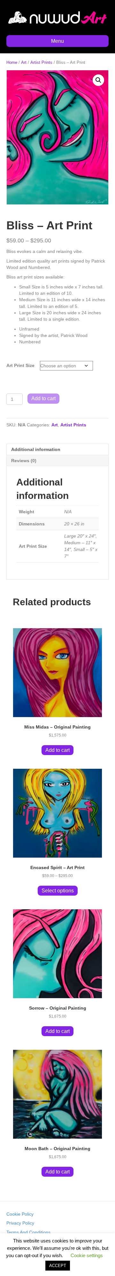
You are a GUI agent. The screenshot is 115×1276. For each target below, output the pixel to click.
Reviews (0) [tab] (23, 460)
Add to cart (43, 398)
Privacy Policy (20, 1223)
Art (24, 62)
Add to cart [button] (57, 750)
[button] (98, 80)
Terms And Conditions (28, 1232)
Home (11, 62)
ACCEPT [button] (57, 1265)
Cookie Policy (20, 1214)
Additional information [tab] (35, 449)
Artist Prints (41, 62)
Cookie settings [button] (87, 1255)
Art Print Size (20, 365)
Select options (58, 890)
